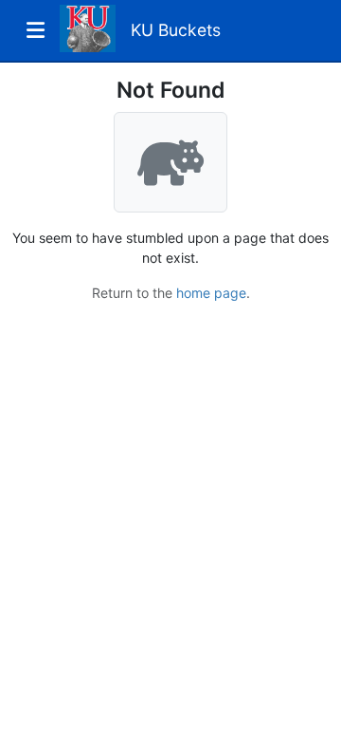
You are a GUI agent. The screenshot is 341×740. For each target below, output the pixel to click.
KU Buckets (176, 30)
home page (211, 293)
